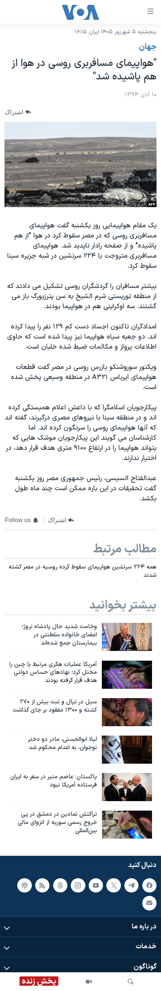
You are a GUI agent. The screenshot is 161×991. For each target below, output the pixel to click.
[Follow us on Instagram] (78, 885)
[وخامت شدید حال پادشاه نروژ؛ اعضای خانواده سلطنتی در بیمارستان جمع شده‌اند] (127, 637)
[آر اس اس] (42, 885)
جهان (148, 47)
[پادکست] (24, 885)
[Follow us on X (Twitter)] (113, 885)
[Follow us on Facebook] (149, 885)
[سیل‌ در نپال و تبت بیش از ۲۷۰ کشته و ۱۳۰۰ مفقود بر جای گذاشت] (127, 712)
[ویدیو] (89, 981)
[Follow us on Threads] (60, 885)
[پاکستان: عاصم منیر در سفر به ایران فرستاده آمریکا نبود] (127, 787)
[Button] (18, 112)
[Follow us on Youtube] (96, 885)
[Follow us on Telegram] (131, 885)
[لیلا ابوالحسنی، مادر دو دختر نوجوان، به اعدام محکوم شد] (127, 750)
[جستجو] (130, 981)
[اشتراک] (149, 903)
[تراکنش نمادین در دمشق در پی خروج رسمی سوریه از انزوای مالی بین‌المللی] (127, 824)
